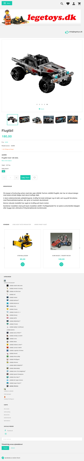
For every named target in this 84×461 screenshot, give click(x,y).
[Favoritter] (67, 3)
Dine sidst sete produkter (22, 224)
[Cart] (79, 3)
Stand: (5, 168)
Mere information (7, 160)
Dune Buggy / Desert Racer (61, 255)
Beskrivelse (7, 186)
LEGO (6, 142)
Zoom (42, 109)
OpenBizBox (8, 457)
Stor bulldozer (22, 255)
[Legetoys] (40, 17)
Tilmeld (5, 448)
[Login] (74, 3)
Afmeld (13, 448)
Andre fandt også (40, 224)
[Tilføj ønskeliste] (34, 177)
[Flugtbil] (42, 73)
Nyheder (6, 224)
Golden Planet (16, 457)
